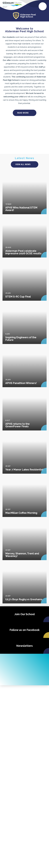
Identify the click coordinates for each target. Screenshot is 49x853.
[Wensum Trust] (12, 4)
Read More (23, 113)
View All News (23, 164)
